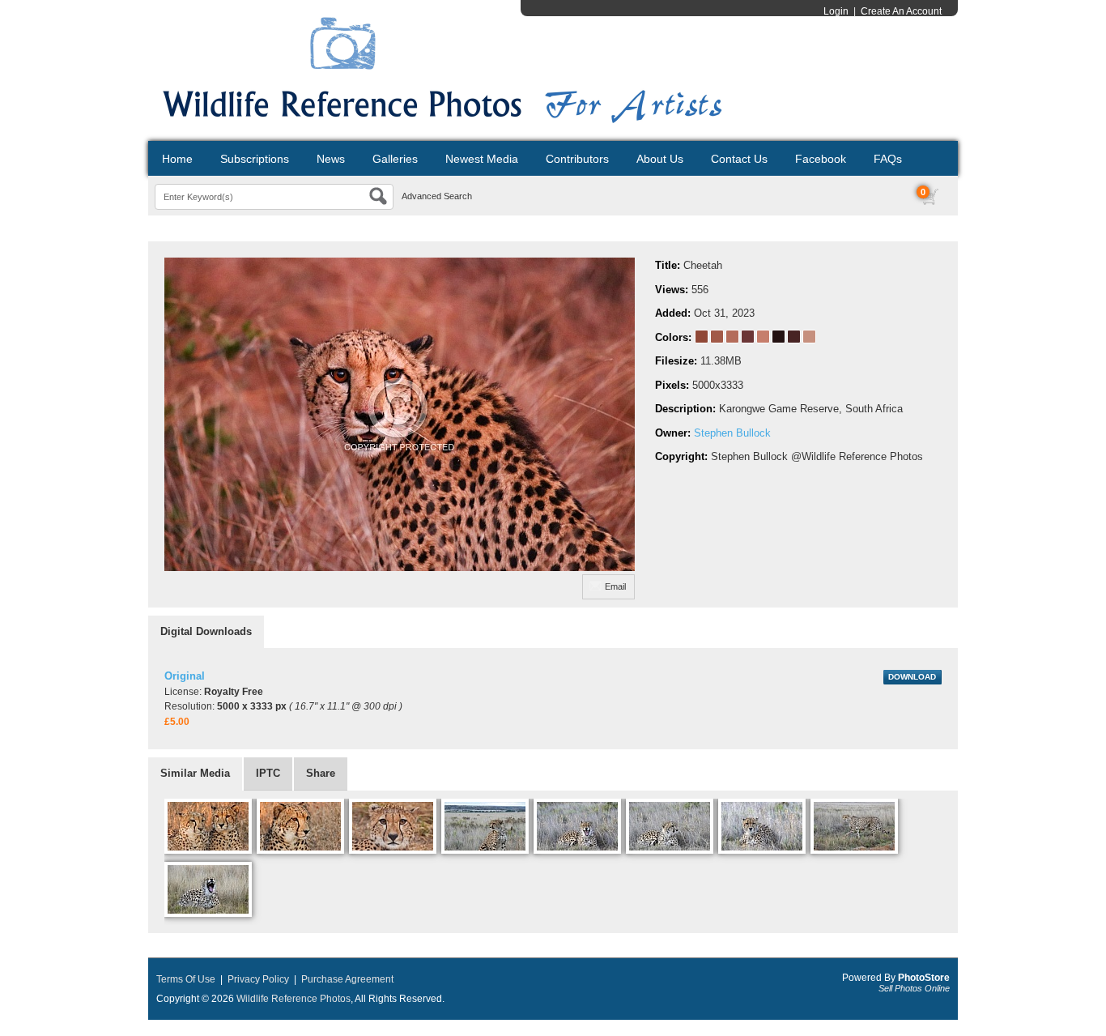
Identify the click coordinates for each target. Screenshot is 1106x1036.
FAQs (888, 158)
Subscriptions (254, 158)
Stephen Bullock (732, 433)
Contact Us (739, 158)
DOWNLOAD (912, 676)
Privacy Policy (258, 979)
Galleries (395, 158)
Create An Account (901, 11)
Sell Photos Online (914, 988)
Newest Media (481, 158)
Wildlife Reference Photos (293, 998)
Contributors (577, 158)
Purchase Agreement (347, 979)
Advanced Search (437, 196)
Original (184, 676)
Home (177, 158)
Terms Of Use (185, 979)
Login (836, 11)
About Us (659, 158)
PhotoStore (924, 977)
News (331, 158)
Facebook (820, 158)
